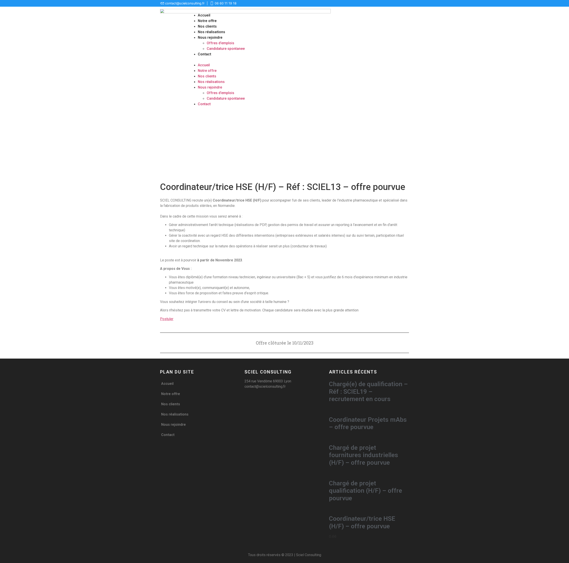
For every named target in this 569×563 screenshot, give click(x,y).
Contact (204, 54)
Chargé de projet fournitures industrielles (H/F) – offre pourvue (363, 455)
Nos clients (207, 26)
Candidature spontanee (226, 48)
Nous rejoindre (210, 37)
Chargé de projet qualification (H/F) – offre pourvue (365, 491)
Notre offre (207, 21)
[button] (298, 59)
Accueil (204, 15)
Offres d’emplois (220, 43)
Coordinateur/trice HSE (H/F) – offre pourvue (362, 522)
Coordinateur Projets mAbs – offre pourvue (368, 423)
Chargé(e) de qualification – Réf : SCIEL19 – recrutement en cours (368, 391)
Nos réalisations (211, 32)
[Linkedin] (405, 3)
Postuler (166, 319)
